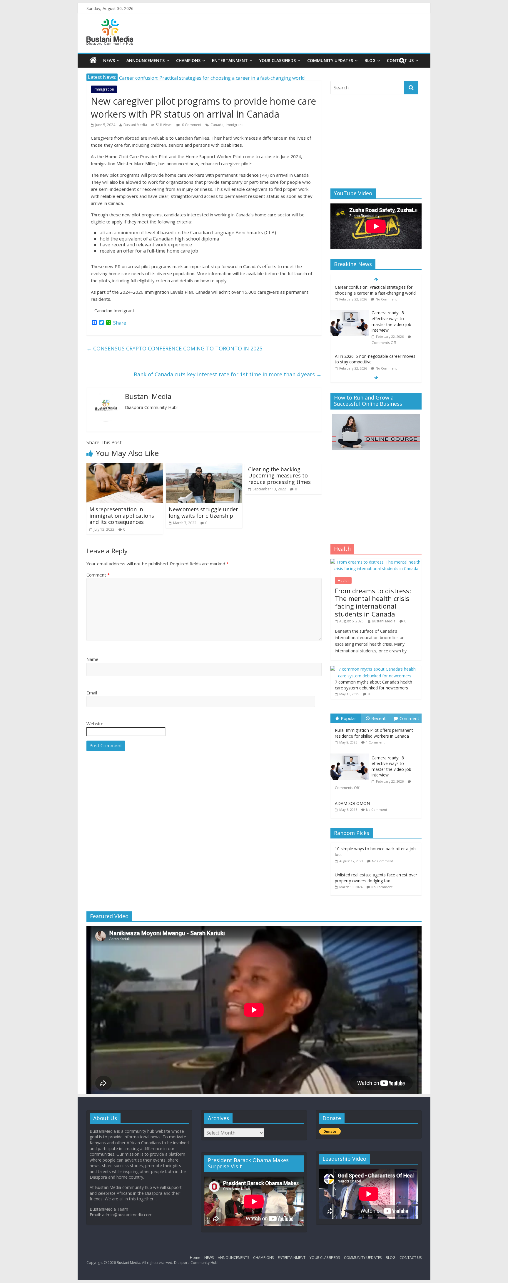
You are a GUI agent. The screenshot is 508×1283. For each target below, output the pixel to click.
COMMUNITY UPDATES (330, 60)
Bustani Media (135, 124)
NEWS (109, 60)
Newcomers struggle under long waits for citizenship (203, 512)
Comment (98, 575)
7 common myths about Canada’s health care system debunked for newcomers (373, 685)
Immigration (104, 89)
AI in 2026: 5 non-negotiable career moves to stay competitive (187, 77)
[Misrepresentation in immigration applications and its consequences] (124, 467)
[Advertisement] (376, 141)
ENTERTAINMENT (230, 60)
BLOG (370, 60)
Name (92, 659)
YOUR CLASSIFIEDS (277, 60)
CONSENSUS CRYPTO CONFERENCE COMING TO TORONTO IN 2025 (174, 348)
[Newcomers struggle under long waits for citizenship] (204, 467)
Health (343, 580)
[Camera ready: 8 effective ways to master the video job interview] (349, 289)
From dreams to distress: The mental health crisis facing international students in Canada (373, 602)
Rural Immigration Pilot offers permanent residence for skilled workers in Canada (374, 733)
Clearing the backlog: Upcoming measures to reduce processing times (279, 475)
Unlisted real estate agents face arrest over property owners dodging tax (376, 877)
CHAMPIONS (188, 60)
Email (91, 693)
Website (94, 723)
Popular (348, 718)
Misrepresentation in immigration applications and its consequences (121, 515)
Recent (378, 718)
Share (119, 322)
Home (195, 1257)
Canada (216, 124)
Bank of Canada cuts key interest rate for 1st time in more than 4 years (228, 374)
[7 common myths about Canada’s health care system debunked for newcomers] (374, 669)
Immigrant (234, 124)
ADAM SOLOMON (352, 803)
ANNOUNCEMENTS (145, 60)
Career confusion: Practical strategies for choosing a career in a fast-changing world (375, 360)
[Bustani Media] (109, 22)
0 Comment (191, 124)
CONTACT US (411, 1257)
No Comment (386, 344)
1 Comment (375, 742)
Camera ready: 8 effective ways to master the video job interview (391, 297)
